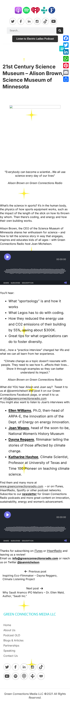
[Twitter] (66, 45)
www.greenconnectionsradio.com (21, 486)
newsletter (29, 494)
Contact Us (10, 655)
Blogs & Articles (13, 640)
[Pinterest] (66, 65)
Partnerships (11, 645)
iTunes (38, 550)
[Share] (66, 79)
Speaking (9, 650)
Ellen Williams (19, 410)
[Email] (66, 72)
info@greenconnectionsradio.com (25, 398)
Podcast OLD (11, 635)
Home (7, 625)
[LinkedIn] (66, 51)
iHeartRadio (54, 550)
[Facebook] (66, 38)
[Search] (59, 30)
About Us (9, 630)
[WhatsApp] (66, 58)
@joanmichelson (28, 562)
